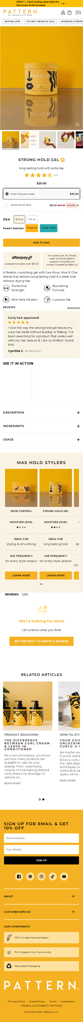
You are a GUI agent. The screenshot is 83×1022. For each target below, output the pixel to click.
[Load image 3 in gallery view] (47, 140)
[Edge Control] (21, 488)
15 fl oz (19, 219)
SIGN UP (41, 860)
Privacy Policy (16, 1001)
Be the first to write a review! (41, 641)
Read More (73, 307)
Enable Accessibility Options (41, 1005)
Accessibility (67, 1001)
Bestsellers (12, 21)
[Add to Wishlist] (63, 160)
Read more (12, 783)
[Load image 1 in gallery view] (10, 140)
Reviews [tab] (12, 594)
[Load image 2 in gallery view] (29, 140)
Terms (52, 1001)
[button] (61, 3)
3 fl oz (32, 219)
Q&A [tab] (25, 594)
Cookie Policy (37, 1001)
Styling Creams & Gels (40, 21)
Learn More (21, 575)
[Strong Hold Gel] (55, 488)
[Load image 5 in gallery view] (66, 140)
